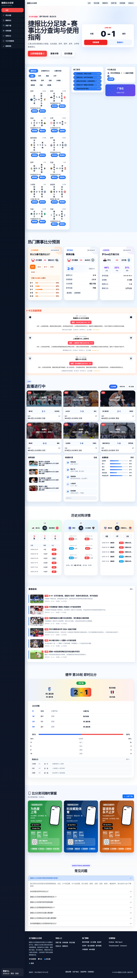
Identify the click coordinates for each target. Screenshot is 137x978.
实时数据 (68, 53)
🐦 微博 (31, 963)
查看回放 (34, 111)
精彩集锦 (62, 106)
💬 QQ (40, 959)
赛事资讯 (105, 3)
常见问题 (96, 3)
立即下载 (129, 796)
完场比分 (131, 3)
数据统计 (120, 42)
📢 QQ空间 (32, 959)
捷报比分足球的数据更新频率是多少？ (43, 897)
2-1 (32, 267)
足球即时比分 (45, 71)
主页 (89, 3)
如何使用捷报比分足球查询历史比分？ (43, 923)
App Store (36, 825)
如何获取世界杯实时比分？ (39, 891)
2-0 (51, 267)
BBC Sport (118, 942)
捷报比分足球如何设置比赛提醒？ (42, 913)
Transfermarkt (114, 946)
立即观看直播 (36, 53)
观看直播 (96, 42)
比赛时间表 (57, 71)
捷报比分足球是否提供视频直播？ (42, 902)
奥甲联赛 (98, 946)
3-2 (39, 267)
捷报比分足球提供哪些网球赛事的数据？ (44, 878)
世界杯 (84, 946)
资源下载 (113, 3)
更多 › (131, 589)
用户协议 (76, 972)
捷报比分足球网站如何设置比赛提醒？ (43, 918)
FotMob (111, 942)
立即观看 (110, 79)
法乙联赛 (93, 942)
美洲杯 (99, 942)
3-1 (45, 267)
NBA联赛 (92, 949)
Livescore (123, 946)
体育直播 (122, 3)
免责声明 (83, 972)
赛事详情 (54, 53)
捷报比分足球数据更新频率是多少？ (43, 907)
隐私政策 (68, 972)
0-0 (33, 272)
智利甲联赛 (85, 942)
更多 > (128, 759)
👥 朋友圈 (47, 959)
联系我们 (91, 972)
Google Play (36, 828)
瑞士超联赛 (91, 946)
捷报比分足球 (7, 3)
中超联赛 (85, 949)
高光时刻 (42, 111)
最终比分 (33, 71)
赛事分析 (42, 130)
